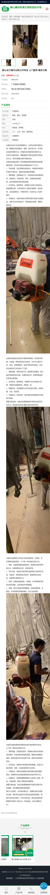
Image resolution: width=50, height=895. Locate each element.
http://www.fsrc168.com (9, 813)
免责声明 (26, 878)
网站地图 (41, 878)
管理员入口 (33, 878)
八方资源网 (18, 878)
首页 (10, 17)
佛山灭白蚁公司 (27, 17)
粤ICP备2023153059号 (22, 872)
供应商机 (17, 17)
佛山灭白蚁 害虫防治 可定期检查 (30, 859)
